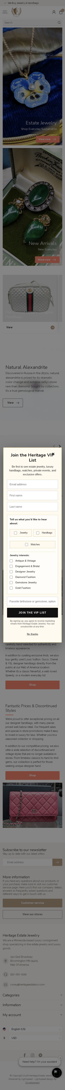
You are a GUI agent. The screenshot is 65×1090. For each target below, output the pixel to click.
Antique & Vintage (25, 560)
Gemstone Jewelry (26, 582)
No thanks (32, 634)
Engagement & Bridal (27, 566)
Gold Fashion (23, 587)
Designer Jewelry (25, 571)
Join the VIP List (32, 612)
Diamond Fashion (25, 577)
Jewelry (24, 532)
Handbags (47, 532)
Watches (35, 544)
